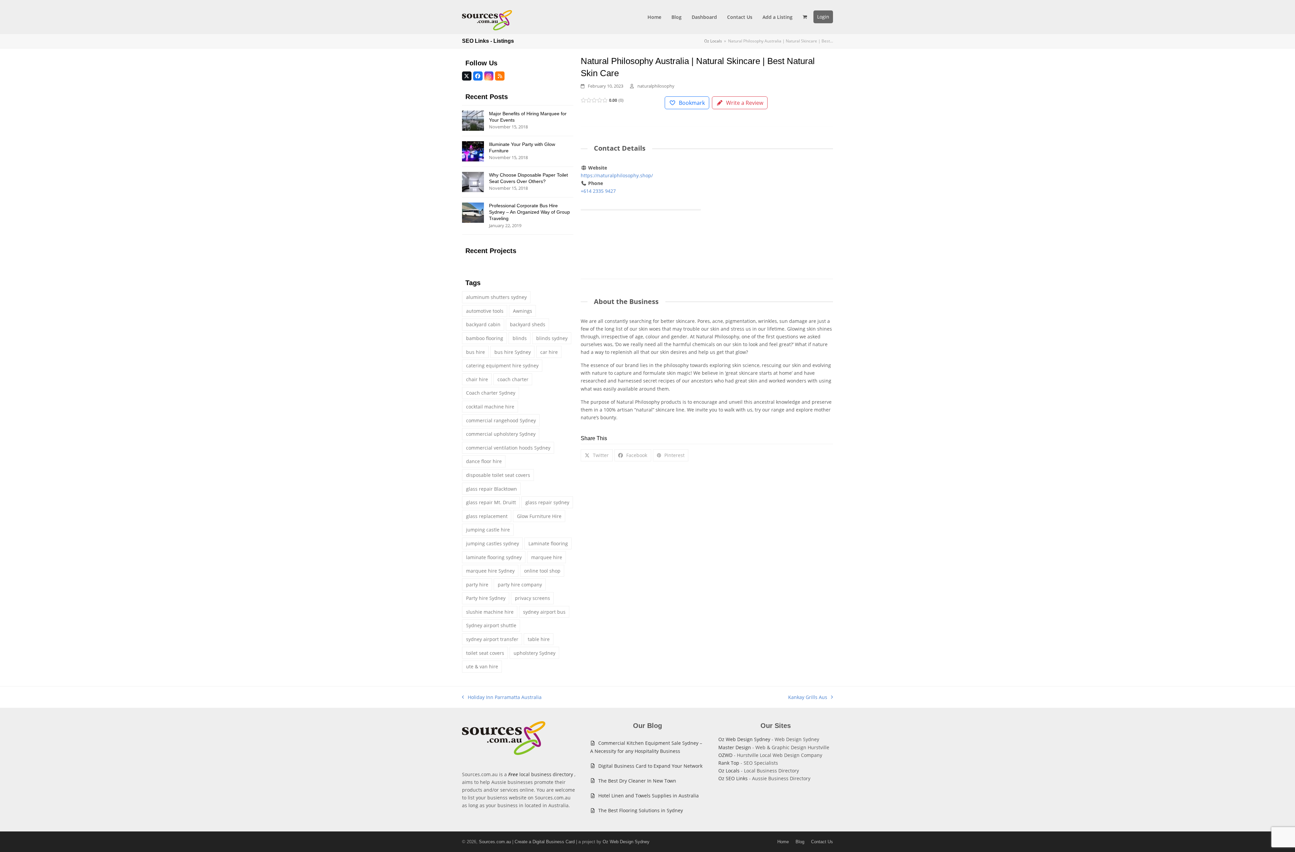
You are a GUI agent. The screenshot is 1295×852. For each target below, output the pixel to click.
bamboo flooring (484, 338)
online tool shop (542, 571)
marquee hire (546, 557)
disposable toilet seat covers (498, 475)
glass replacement (487, 516)
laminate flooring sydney (494, 557)
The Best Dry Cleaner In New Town (637, 781)
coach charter (512, 379)
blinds (520, 338)
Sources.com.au (495, 841)
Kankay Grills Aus (807, 697)
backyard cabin (483, 324)
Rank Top (728, 763)
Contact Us (822, 841)
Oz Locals (729, 770)
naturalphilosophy (655, 86)
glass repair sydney (547, 502)
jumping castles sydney (492, 543)
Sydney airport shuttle (491, 625)
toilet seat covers (485, 653)
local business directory (546, 774)
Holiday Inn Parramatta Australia (502, 697)
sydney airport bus (544, 612)
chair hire (477, 379)
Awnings (522, 311)
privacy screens (532, 598)
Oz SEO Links (733, 778)
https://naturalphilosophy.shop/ (617, 175)
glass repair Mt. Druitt (491, 502)
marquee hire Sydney (490, 571)
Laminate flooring (548, 543)
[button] (805, 17)
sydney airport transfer (492, 639)
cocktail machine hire (490, 406)
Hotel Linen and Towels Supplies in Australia (648, 795)
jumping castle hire (488, 529)
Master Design (734, 747)
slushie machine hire (490, 612)
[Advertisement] (773, 214)
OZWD (725, 755)
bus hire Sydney (512, 352)
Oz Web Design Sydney (744, 739)
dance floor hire (484, 461)
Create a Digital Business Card (545, 841)
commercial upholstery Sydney (501, 434)
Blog (800, 841)
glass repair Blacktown (491, 489)
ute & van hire (482, 666)
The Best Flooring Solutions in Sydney (640, 810)
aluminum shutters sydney (496, 297)
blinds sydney (552, 338)
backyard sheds (527, 324)
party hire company (520, 584)
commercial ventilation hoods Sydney (508, 448)
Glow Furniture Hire (539, 516)
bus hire (475, 352)
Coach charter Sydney (490, 393)
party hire (477, 584)
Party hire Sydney (486, 598)
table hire (539, 639)
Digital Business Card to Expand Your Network (650, 766)
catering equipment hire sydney (502, 365)
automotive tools (484, 311)
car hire (549, 352)
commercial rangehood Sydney (501, 420)
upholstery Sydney (534, 653)
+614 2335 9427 (598, 191)
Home (783, 841)
